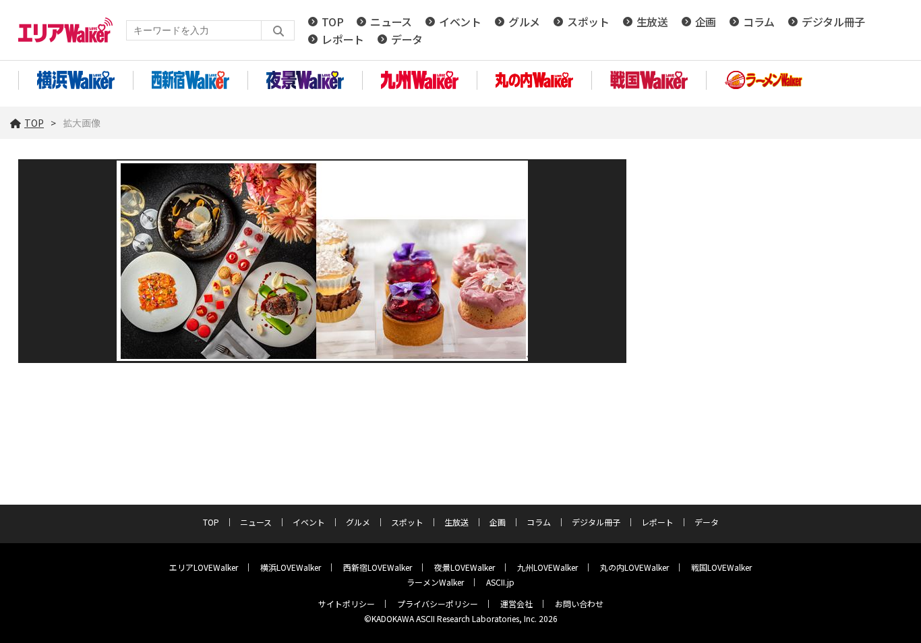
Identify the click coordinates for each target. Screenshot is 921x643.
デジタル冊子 (833, 21)
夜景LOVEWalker (464, 567)
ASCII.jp (500, 582)
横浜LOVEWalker (290, 567)
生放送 (652, 21)
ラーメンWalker (435, 582)
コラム (759, 21)
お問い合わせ (579, 603)
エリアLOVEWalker (203, 567)
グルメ (524, 21)
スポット (588, 21)
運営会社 (516, 603)
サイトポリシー (346, 603)
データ (407, 39)
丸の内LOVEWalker (634, 567)
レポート (343, 39)
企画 (705, 21)
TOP (332, 21)
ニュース (391, 21)
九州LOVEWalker (547, 567)
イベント (460, 21)
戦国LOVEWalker (721, 567)
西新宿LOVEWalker (377, 567)
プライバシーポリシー (437, 603)
